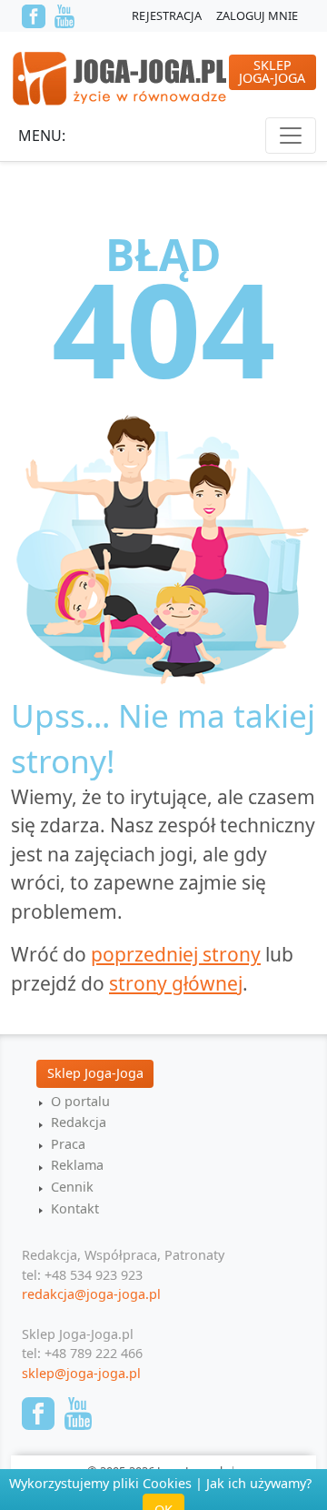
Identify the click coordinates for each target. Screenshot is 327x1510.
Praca (68, 1144)
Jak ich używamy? (259, 1483)
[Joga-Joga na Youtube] (64, 16)
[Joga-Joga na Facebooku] (33, 16)
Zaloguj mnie (257, 15)
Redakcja (78, 1122)
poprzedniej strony (176, 954)
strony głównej (176, 983)
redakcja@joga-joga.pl (91, 1294)
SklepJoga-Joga (272, 71)
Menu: (41, 136)
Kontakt (75, 1208)
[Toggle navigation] (290, 135)
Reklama (77, 1164)
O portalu (80, 1101)
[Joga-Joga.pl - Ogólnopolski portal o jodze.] (120, 77)
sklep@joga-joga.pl (81, 1373)
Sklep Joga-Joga (95, 1073)
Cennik (72, 1186)
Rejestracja (167, 15)
